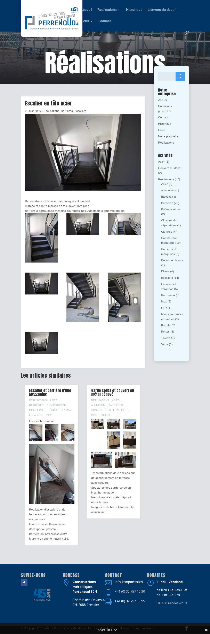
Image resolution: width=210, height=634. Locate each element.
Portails (166, 325)
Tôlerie (105, 415)
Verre (164, 344)
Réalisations (51, 110)
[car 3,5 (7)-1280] (41, 238)
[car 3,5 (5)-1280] (124, 225)
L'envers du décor (169, 168)
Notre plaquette (168, 136)
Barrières (67, 110)
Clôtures (166, 231)
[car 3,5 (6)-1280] (82, 225)
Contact (163, 117)
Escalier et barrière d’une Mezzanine (50, 392)
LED (164, 307)
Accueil (162, 100)
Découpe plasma (59, 410)
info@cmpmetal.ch (129, 582)
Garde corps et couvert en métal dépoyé (112, 392)
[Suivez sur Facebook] (24, 582)
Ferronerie (168, 295)
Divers (165, 271)
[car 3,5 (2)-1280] (124, 298)
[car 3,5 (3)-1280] (82, 298)
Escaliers (80, 110)
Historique (164, 123)
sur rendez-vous (174, 603)
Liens (161, 130)
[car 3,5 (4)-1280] (41, 284)
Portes (165, 331)
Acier (53, 400)
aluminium (98, 405)
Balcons (166, 196)
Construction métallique (109, 410)
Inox (49, 415)
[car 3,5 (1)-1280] (41, 343)
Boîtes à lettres (171, 209)
